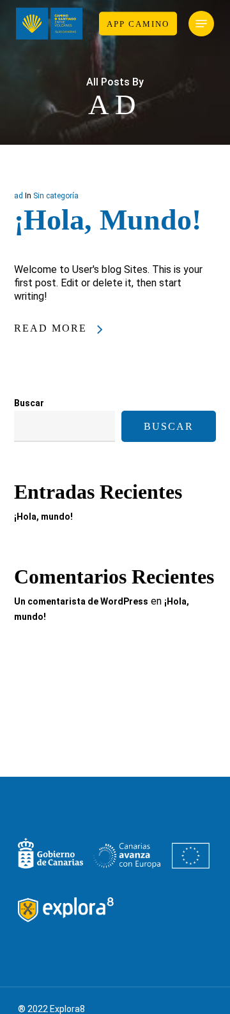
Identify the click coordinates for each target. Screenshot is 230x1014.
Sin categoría (56, 195)
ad (18, 195)
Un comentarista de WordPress (81, 601)
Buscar (29, 403)
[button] (201, 23)
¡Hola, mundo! (107, 219)
